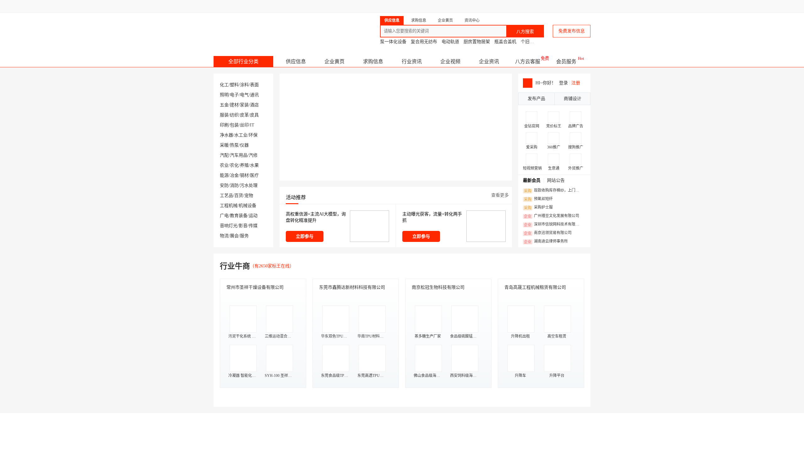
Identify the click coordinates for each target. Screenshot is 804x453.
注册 (575, 83)
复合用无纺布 (424, 41)
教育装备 (238, 215)
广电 (224, 215)
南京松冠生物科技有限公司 (438, 287)
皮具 (254, 115)
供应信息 (296, 61)
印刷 (224, 125)
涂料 (244, 84)
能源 (224, 175)
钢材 (244, 175)
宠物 (248, 195)
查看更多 (500, 195)
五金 (224, 105)
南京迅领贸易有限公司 (548, 233)
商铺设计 (572, 98)
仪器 (244, 145)
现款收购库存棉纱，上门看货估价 (553, 190)
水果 (254, 165)
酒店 (254, 105)
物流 (224, 235)
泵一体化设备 (393, 41)
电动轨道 (450, 41)
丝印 (244, 125)
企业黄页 (334, 61)
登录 (563, 83)
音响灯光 (228, 225)
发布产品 (536, 98)
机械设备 (247, 205)
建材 (234, 105)
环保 (253, 135)
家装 (244, 105)
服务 (244, 235)
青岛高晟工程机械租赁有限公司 (535, 287)
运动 (253, 215)
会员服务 (566, 61)
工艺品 (226, 195)
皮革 (244, 115)
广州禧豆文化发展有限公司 (551, 216)
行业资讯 (412, 61)
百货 (238, 195)
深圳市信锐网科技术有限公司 (553, 224)
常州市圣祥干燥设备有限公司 (255, 287)
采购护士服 (538, 207)
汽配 (224, 155)
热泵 (234, 145)
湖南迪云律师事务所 (546, 241)
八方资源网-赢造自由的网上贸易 (263, 28)
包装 (234, 125)
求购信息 (373, 61)
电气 (244, 94)
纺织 (234, 115)
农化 (234, 165)
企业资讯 (489, 61)
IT (252, 125)
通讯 (254, 94)
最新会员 (532, 180)
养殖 (244, 165)
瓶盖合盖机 (505, 41)
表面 (254, 84)
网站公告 (556, 180)
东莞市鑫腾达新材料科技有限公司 (352, 287)
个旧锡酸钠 (532, 41)
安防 (224, 185)
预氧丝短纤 (538, 199)
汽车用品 (238, 155)
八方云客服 (527, 61)
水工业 (240, 135)
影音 (243, 225)
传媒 (253, 225)
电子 (234, 94)
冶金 (234, 175)
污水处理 (249, 185)
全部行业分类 (243, 61)
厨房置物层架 (477, 41)
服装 (224, 115)
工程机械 (228, 205)
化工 (224, 84)
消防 (234, 185)
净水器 (226, 135)
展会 (234, 235)
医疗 (254, 175)
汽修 (253, 155)
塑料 (234, 84)
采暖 (224, 145)
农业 (224, 165)
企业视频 (450, 61)
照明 (224, 94)
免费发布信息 (571, 31)
